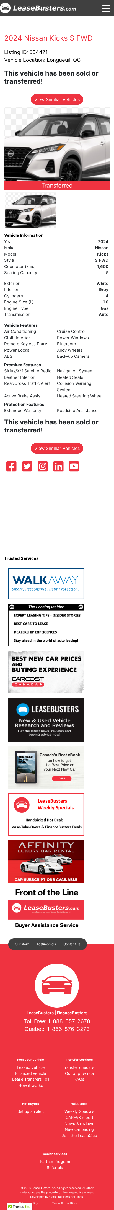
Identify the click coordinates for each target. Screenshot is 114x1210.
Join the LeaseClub (79, 1135)
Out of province (79, 1073)
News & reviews (79, 1123)
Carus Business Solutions (66, 1197)
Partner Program (55, 1161)
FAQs (79, 1079)
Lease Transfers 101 (30, 1079)
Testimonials (46, 944)
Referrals (55, 1167)
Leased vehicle (31, 1067)
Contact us (71, 944)
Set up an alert (30, 1111)
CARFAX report (79, 1117)
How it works (30, 1085)
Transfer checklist (79, 1067)
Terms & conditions (64, 1203)
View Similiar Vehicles (57, 99)
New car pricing (79, 1129)
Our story (22, 944)
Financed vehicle (30, 1073)
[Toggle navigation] (106, 8)
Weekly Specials (79, 1111)
